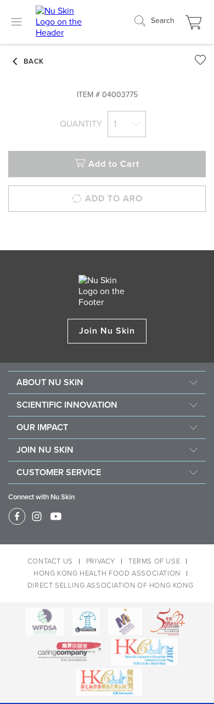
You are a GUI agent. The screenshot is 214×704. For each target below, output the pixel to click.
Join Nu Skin (107, 330)
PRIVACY (100, 561)
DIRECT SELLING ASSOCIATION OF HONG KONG (110, 585)
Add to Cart (114, 164)
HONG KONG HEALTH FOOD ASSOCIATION (107, 573)
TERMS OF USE (154, 561)
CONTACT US (50, 561)
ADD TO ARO (114, 198)
